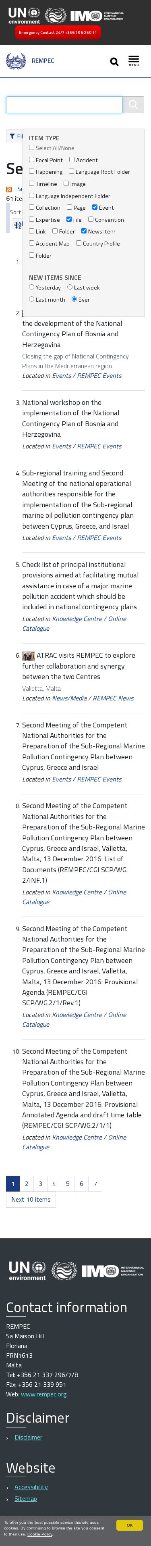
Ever (84, 300)
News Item (102, 231)
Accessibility (31, 1487)
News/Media (69, 698)
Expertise (48, 220)
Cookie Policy (39, 1534)
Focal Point (49, 160)
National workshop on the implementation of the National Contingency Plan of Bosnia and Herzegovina (70, 418)
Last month (50, 300)
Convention (109, 220)
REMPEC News (113, 698)
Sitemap (25, 1498)
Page (80, 208)
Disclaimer (28, 1437)
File (77, 220)
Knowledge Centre (77, 618)
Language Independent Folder (73, 196)
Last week (87, 287)
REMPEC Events (99, 375)
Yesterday (48, 287)
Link (41, 231)
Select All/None (55, 148)
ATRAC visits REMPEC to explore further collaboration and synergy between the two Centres (78, 666)
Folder (67, 231)
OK (130, 1525)
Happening (49, 172)
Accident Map (53, 244)
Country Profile (101, 244)
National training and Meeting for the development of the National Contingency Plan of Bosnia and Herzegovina (80, 328)
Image (78, 184)
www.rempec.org (44, 1394)
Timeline (46, 184)
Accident (87, 160)
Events (61, 375)
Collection (48, 208)
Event (106, 208)
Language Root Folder (103, 172)
